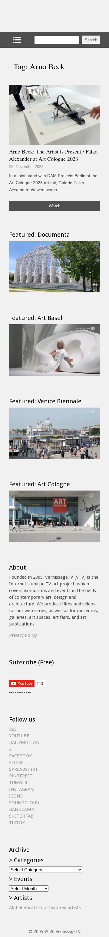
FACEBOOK (20, 756)
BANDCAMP (21, 809)
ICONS (16, 796)
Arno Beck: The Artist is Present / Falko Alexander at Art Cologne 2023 (53, 155)
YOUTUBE (19, 736)
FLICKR (16, 762)
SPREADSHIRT (23, 769)
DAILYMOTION (24, 742)
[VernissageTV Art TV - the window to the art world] (39, 16)
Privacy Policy (23, 635)
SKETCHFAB (21, 816)
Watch (55, 205)
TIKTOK (17, 822)
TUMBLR (18, 782)
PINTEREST (20, 776)
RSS (13, 729)
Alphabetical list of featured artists (45, 907)
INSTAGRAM (22, 789)
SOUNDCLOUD (24, 802)
